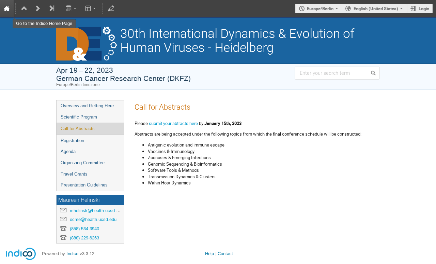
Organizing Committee (83, 162)
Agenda (68, 151)
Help (209, 253)
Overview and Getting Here (87, 105)
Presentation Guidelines (84, 184)
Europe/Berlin (320, 8)
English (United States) (376, 8)
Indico (72, 253)
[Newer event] (38, 8)
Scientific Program (79, 117)
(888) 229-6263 (84, 238)
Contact (225, 253)
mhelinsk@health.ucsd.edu (96, 210)
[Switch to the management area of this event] (111, 8)
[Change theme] (90, 8)
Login (424, 8)
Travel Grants (74, 174)
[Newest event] (51, 8)
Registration (72, 140)
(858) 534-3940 (84, 229)
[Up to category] (24, 8)
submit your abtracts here (174, 123)
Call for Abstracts (78, 128)
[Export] (71, 8)
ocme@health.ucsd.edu (93, 219)
